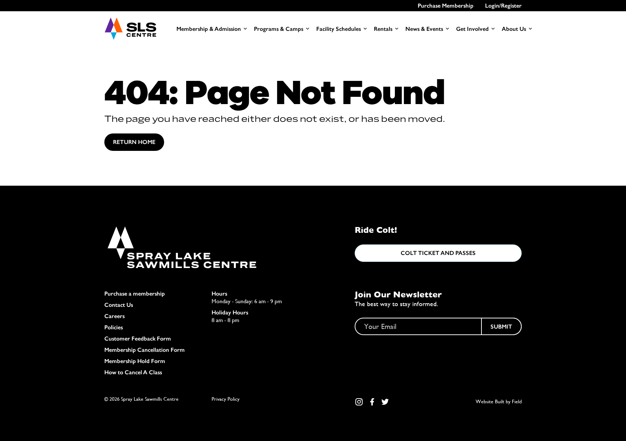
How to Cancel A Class (133, 372)
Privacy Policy (225, 399)
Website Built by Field (499, 401)
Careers (114, 316)
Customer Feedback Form (137, 338)
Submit (501, 326)
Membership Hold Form (134, 361)
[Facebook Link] (372, 401)
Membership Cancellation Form (144, 349)
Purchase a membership (134, 293)
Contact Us (118, 304)
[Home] (130, 28)
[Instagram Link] (359, 401)
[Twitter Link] (385, 401)
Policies (113, 327)
